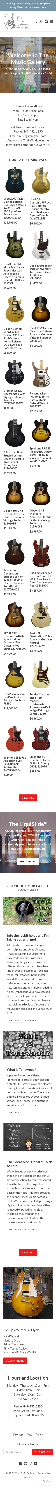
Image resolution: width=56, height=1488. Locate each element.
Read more (15, 1020)
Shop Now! (28, 861)
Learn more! (15, 1360)
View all (27, 797)
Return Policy (34, 1434)
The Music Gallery (24, 1473)
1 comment (31, 1020)
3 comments (32, 1229)
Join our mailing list (28, 1444)
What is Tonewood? (21, 1069)
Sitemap (18, 1434)
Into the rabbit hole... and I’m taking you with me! (28, 937)
